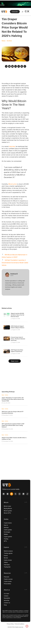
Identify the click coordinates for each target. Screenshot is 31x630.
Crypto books (8, 581)
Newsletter (7, 598)
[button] (15, 502)
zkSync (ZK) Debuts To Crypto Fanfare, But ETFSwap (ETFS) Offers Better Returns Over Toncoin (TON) (13, 399)
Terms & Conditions (19, 624)
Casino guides (8, 529)
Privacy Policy (10, 624)
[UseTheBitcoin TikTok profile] (27, 493)
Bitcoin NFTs (7, 513)
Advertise (6, 600)
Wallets (6, 534)
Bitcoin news (7, 506)
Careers (6, 596)
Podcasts (6, 577)
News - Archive (7, 41)
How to (6, 525)
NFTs (5, 541)
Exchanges (7, 532)
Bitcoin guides (8, 510)
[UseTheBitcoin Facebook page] (3, 493)
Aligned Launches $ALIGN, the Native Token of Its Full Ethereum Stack (17, 315)
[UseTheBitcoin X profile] (15, 493)
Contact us (7, 602)
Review (6, 558)
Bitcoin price (12, 184)
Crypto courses (8, 579)
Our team (6, 593)
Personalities (7, 583)
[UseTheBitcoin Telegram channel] (7, 493)
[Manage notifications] (27, 626)
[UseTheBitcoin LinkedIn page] (23, 493)
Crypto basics (8, 523)
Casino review (8, 560)
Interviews (7, 564)
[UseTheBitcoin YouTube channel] (11, 493)
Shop (5, 605)
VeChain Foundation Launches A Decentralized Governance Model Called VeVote (15, 262)
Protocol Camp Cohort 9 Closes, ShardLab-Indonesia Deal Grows (18, 339)
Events (6, 555)
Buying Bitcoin (8, 508)
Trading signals (8, 553)
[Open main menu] (27, 11)
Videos (6, 562)
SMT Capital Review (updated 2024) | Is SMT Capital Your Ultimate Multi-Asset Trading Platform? (13, 425)
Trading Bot (7, 567)
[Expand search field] (22, 12)
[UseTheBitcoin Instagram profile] (19, 493)
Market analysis (8, 551)
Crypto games (8, 536)
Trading (6, 539)
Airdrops (6, 527)
